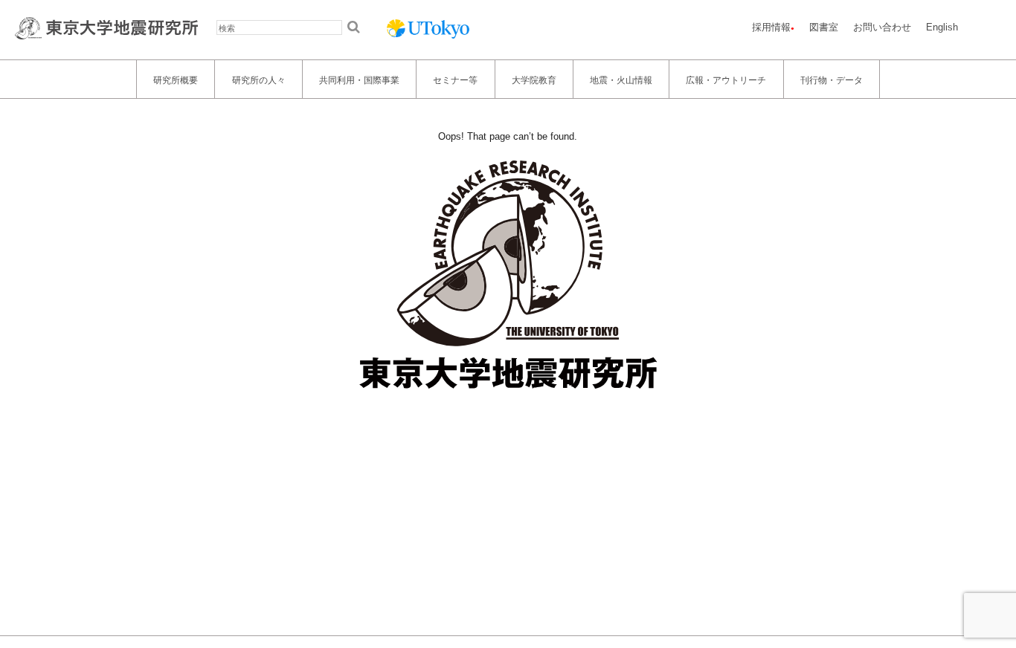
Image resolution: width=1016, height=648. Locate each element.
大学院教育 (534, 79)
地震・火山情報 (621, 79)
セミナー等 (455, 79)
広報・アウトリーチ (726, 79)
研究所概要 (175, 79)
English (942, 27)
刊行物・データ (831, 79)
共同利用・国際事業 (359, 79)
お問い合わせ (882, 27)
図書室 (823, 27)
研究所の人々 (259, 79)
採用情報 (771, 27)
